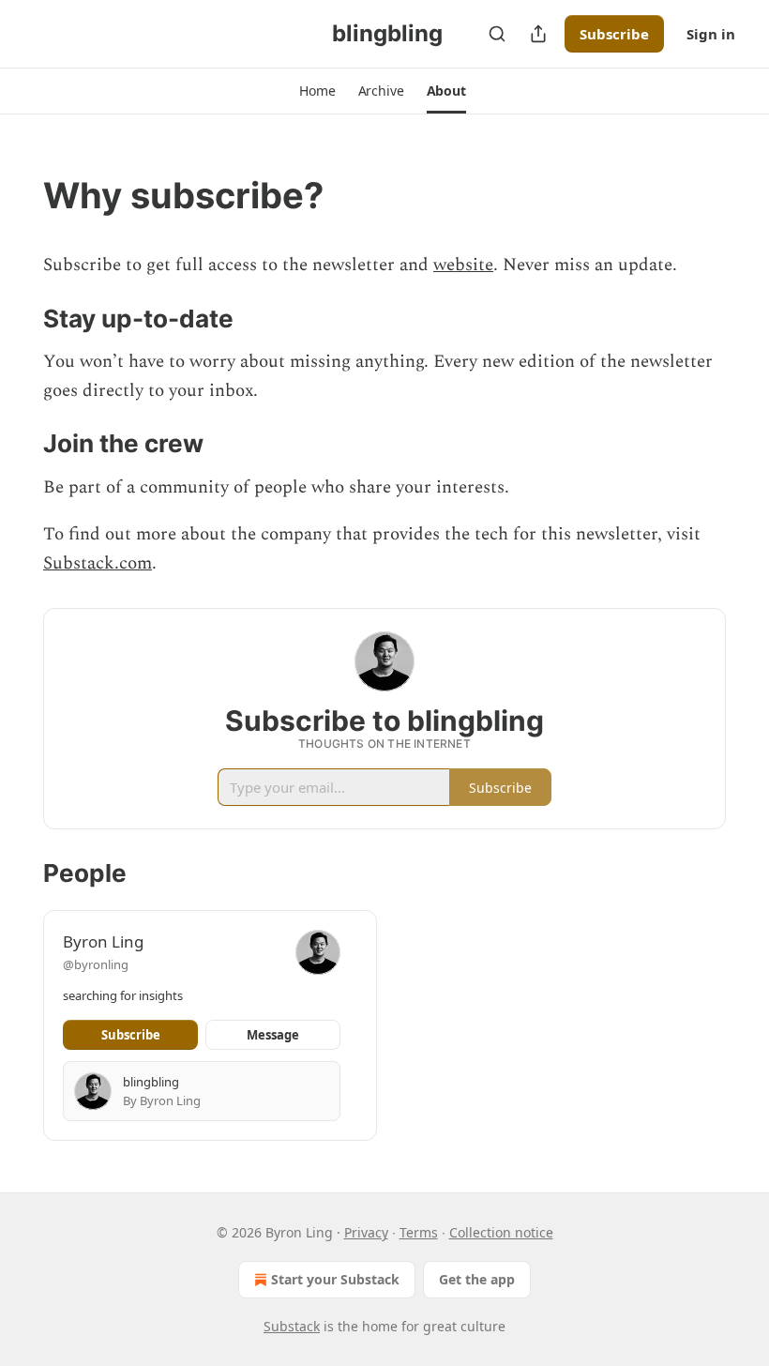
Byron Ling (103, 941)
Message (273, 1034)
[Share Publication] (538, 34)
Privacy (366, 1232)
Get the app (477, 1279)
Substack (292, 1326)
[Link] (17, 195)
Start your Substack (335, 1279)
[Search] (497, 34)
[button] (317, 91)
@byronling (95, 964)
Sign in (710, 33)
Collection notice (501, 1232)
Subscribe (614, 33)
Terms (419, 1232)
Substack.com (97, 563)
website (463, 265)
